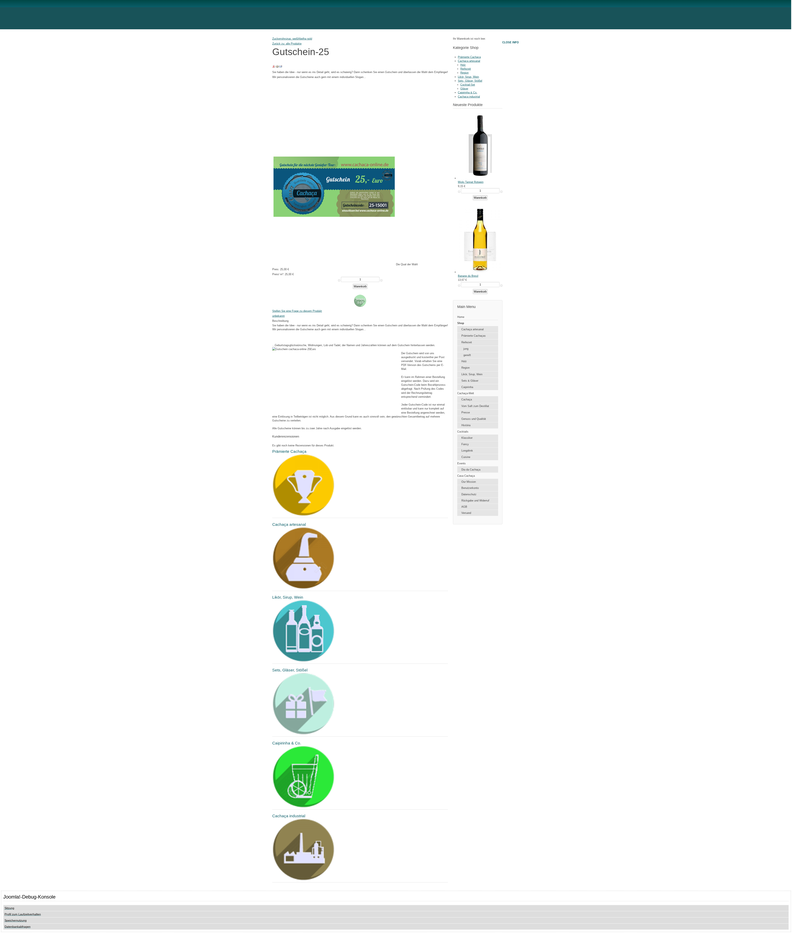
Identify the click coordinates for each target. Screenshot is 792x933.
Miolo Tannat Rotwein (470, 182)
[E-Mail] (280, 67)
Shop (460, 323)
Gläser (464, 88)
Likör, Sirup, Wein (468, 76)
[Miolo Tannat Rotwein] (480, 178)
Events (461, 463)
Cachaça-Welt (465, 393)
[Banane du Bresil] (480, 272)
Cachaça (466, 399)
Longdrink (467, 450)
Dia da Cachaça (470, 469)
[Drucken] (277, 67)
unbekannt (278, 315)
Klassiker (467, 437)
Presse (465, 412)
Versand (466, 512)
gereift (467, 355)
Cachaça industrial (469, 96)
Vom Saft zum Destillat (475, 406)
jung (465, 348)
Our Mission (468, 481)
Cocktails (462, 431)
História (465, 425)
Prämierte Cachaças (473, 335)
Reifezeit (465, 68)
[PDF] (274, 67)
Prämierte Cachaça (469, 57)
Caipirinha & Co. (467, 92)
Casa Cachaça (466, 475)
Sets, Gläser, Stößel (470, 80)
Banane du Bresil (468, 275)
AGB (464, 506)
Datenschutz (468, 494)
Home (460, 316)
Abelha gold (305, 38)
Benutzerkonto (470, 488)
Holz (463, 64)
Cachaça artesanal (469, 61)
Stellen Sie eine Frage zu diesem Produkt (297, 311)
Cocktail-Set (467, 84)
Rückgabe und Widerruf (475, 500)
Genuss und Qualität (473, 418)
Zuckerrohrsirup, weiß (285, 38)
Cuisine (465, 457)
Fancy (465, 444)
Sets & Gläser (469, 380)
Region (464, 72)
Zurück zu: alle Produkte (287, 43)
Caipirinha (467, 387)
